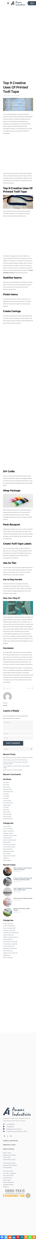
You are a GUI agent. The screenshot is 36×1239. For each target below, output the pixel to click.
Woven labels (7, 860)
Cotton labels (7, 826)
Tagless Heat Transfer (9, 856)
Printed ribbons (7, 849)
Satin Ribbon (7, 853)
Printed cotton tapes (9, 844)
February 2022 (7, 814)
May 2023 (6, 798)
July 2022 (6, 807)
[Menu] (8, 3)
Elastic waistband (8, 831)
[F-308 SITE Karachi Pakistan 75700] (4, 1131)
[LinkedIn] (11, 1136)
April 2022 (6, 809)
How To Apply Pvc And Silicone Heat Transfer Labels (22, 889)
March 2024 (6, 787)
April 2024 (6, 784)
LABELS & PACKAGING (10, 840)
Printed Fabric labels (9, 1159)
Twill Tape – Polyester (9, 1173)
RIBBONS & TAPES (8, 851)
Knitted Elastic (7, 1178)
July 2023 (6, 794)
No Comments (16, 95)
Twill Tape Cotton (8, 1175)
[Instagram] (7, 1136)
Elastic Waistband (8, 1182)
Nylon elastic (7, 842)
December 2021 (7, 818)
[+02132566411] (4, 1126)
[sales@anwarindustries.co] (4, 1129)
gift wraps (6, 664)
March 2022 (6, 812)
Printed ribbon (7, 1167)
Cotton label (6, 1157)
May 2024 (6, 782)
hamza (5, 703)
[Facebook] (4, 1136)
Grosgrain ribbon (8, 833)
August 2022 (6, 805)
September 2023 (8, 791)
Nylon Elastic (7, 1180)
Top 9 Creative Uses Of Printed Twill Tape (15, 760)
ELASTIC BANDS (8, 828)
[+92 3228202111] (4, 1124)
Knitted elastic (7, 837)
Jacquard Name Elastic (10, 1165)
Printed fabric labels (9, 847)
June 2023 (6, 796)
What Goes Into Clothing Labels (12, 770)
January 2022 (7, 816)
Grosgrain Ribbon (8, 1184)
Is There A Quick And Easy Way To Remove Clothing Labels (22, 878)
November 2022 (8, 803)
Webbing (6, 858)
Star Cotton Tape (8, 1171)
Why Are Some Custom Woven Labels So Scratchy (18, 757)
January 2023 (7, 800)
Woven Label (7, 1153)
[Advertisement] (18, 153)
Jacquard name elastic (10, 835)
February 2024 (7, 789)
